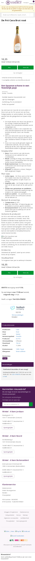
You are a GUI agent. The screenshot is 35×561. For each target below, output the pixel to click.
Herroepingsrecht (21, 521)
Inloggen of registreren (11, 512)
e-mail (5, 376)
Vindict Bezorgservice (9, 490)
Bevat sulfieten (20, 351)
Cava (17, 329)
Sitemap (25, 515)
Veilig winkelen (9, 515)
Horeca (18, 515)
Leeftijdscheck (25, 518)
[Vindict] (14, 2)
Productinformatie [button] (8, 325)
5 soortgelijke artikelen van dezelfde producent (16, 80)
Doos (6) (25, 67)
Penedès (18, 336)
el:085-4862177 (8, 445)
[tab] (17, 325)
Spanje (18, 334)
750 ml (18, 343)
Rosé (17, 332)
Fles (9, 67)
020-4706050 (16, 374)
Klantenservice (6, 488)
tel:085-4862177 (7, 470)
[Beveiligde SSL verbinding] (17, 540)
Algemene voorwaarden (11, 518)
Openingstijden (8, 427)
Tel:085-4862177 (7, 421)
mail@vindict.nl (7, 423)
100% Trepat (20, 349)
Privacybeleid (6, 495)
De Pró (18, 339)
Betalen (4, 493)
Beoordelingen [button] (7, 364)
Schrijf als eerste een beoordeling (12, 77)
